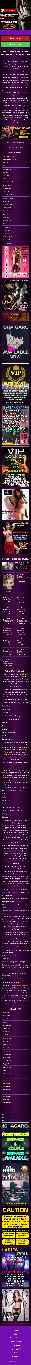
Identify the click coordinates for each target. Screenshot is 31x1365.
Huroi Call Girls (6, 1019)
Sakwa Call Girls (7, 1038)
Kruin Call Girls (6, 1077)
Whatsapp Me (17, 44)
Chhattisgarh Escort (8, 169)
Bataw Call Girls (7, 1015)
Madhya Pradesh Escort (9, 195)
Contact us (16, 1357)
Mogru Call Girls (7, 1012)
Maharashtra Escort (8, 198)
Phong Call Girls (7, 1054)
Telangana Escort (7, 230)
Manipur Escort (6, 201)
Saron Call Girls (6, 1041)
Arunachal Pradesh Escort (9, 159)
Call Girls (16, 1334)
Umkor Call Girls (7, 1102)
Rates (16, 1353)
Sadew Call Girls (7, 1073)
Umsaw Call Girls (7, 1083)
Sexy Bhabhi (16, 1349)
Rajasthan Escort (7, 220)
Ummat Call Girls (7, 1028)
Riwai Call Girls (6, 1099)
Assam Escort (6, 162)
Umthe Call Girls (7, 1044)
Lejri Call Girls (6, 1022)
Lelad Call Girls (6, 1035)
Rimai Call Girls (6, 1096)
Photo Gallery (16, 1342)
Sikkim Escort (6, 224)
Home (16, 1330)
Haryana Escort (6, 178)
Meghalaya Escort (7, 204)
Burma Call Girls (7, 1089)
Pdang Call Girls (7, 1051)
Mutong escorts (12, 72)
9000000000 (16, 38)
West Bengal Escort (8, 243)
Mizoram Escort (7, 207)
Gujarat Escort (6, 175)
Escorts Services (16, 1338)
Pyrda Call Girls (6, 1057)
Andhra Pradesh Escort (8, 156)
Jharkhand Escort (7, 185)
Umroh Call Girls (7, 1067)
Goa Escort (5, 172)
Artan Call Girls (6, 1031)
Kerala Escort (6, 191)
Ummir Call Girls (7, 1080)
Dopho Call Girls (7, 1086)
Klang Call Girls (6, 1064)
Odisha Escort (6, 214)
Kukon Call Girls (6, 1048)
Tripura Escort (6, 233)
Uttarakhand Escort (7, 240)
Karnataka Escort (7, 188)
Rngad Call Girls (7, 1025)
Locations (16, 1345)
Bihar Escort (6, 166)
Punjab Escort (6, 217)
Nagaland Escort (7, 211)
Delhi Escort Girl (12, 883)
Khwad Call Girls (7, 1060)
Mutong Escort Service (20, 985)
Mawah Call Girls (7, 1093)
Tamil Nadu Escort (7, 227)
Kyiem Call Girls (6, 1070)
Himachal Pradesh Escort (9, 182)
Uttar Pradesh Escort (8, 236)
